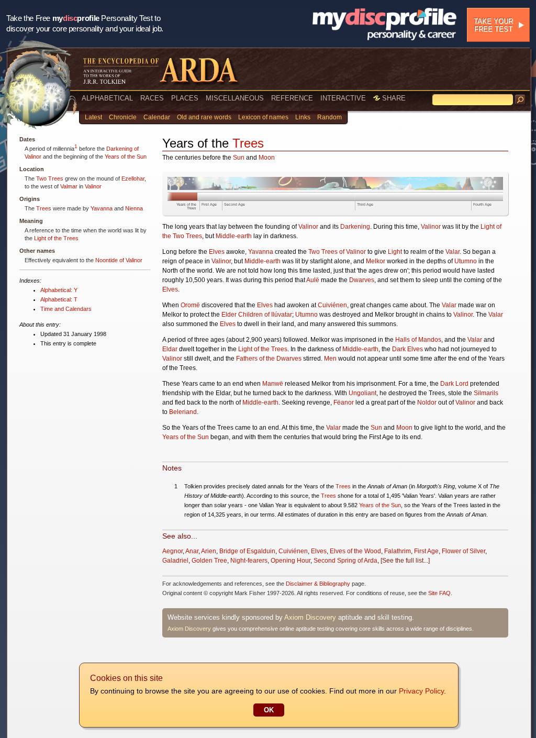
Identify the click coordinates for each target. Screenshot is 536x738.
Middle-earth (234, 236)
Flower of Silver (463, 551)
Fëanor (343, 402)
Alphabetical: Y (58, 290)
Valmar (68, 186)
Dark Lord (454, 383)
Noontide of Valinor (118, 260)
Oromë (190, 305)
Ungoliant (362, 393)
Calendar (156, 117)
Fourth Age (482, 204)
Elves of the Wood (355, 551)
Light (395, 251)
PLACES (184, 98)
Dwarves (361, 280)
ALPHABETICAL (107, 98)
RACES (152, 98)
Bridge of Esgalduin (247, 551)
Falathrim (397, 551)
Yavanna (102, 208)
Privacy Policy (421, 691)
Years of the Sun (126, 156)
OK (269, 710)
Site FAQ (439, 593)
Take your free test (493, 25)
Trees (43, 208)
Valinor (93, 186)
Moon (267, 157)
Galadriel (175, 560)
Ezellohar (132, 178)
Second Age (234, 204)
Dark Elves (407, 349)
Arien (208, 551)
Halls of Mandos (418, 339)
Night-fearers (248, 560)
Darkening (355, 226)
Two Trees (49, 178)
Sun (238, 157)
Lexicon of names (263, 117)
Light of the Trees (56, 238)
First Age (209, 204)
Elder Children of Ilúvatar (256, 314)
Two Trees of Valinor (337, 251)
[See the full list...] (405, 560)
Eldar (169, 349)
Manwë (272, 383)
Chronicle (123, 117)
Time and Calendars (66, 309)
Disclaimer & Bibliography (318, 583)
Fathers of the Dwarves (269, 358)
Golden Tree (209, 560)
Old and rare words (204, 117)
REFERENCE (292, 98)
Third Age (365, 204)
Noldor (427, 402)
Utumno (465, 261)
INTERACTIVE (343, 98)
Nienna (134, 208)
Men (330, 358)
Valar (452, 251)
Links (302, 117)
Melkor (375, 261)
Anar (191, 551)
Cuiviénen (332, 305)
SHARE (393, 98)
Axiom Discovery (310, 617)
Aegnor (172, 551)
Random (329, 117)
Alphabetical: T (58, 299)
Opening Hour (290, 560)
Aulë (312, 280)
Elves (217, 251)
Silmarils (486, 393)
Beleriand (183, 412)
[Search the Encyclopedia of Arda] (520, 100)
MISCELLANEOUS (235, 98)
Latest (93, 117)
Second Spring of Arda (345, 560)
